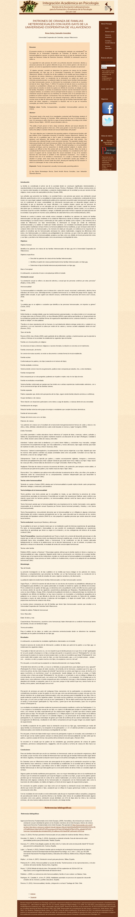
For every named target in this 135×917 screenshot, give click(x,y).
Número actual (109, 31)
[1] (30, 171)
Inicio (106, 28)
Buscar (104, 67)
